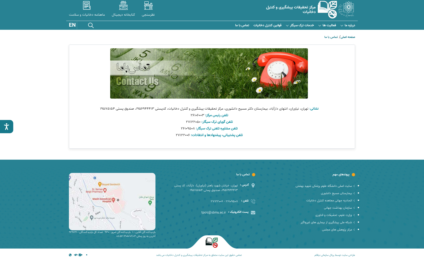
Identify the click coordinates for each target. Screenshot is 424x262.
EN (72, 25)
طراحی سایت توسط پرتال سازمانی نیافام (334, 255)
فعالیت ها (329, 25)
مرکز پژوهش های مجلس (337, 229)
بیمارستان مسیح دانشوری (336, 193)
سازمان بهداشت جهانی (338, 208)
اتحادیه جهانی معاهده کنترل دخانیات (329, 200)
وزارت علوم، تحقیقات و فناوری (333, 215)
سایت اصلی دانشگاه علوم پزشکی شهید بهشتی (323, 186)
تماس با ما (242, 25)
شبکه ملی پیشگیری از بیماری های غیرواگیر (326, 222)
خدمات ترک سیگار (302, 25)
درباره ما (350, 25)
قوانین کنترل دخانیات (268, 25)
